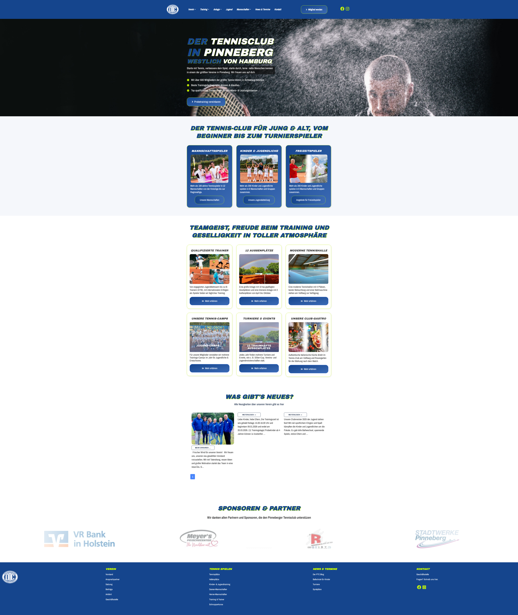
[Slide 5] (255, 547)
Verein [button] (191, 9)
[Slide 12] (271, 547)
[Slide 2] (249, 547)
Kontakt (277, 9)
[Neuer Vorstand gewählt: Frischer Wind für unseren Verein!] (213, 429)
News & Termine (262, 9)
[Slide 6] (258, 547)
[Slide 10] (266, 547)
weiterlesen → (249, 415)
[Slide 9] (264, 547)
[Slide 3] (251, 547)
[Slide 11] (268, 547)
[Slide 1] (247, 547)
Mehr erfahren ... (203, 448)
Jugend (229, 9)
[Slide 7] (260, 547)
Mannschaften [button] (243, 9)
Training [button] (204, 9)
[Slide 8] (262, 547)
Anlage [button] (216, 9)
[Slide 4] (253, 547)
